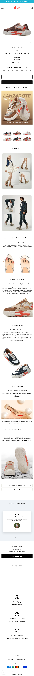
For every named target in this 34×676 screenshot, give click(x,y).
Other (16, 655)
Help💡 (16, 651)
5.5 (22, 70)
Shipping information (17, 485)
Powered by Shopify (17, 674)
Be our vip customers (16, 659)
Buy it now (17, 82)
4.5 (17, 70)
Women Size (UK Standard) (17, 67)
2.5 (4, 70)
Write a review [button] (17, 556)
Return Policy (17, 489)
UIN (17, 50)
